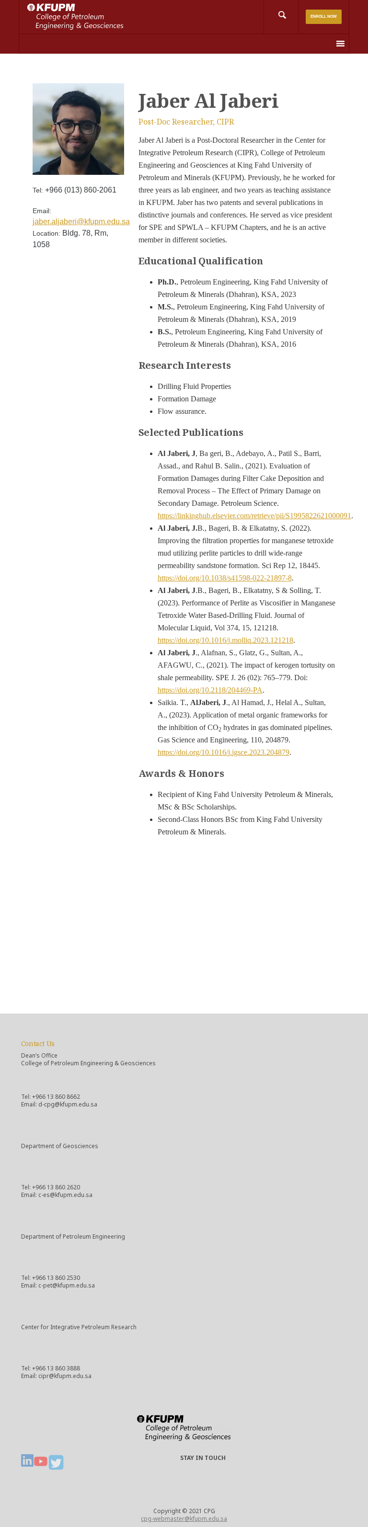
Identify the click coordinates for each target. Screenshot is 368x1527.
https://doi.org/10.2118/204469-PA (210, 690)
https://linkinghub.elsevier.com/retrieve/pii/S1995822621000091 (254, 516)
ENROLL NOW (323, 16)
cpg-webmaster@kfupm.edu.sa (184, 1519)
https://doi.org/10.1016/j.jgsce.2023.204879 (223, 752)
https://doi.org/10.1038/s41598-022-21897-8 (225, 578)
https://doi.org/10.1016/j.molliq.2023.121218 (225, 640)
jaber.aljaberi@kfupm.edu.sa (81, 221)
